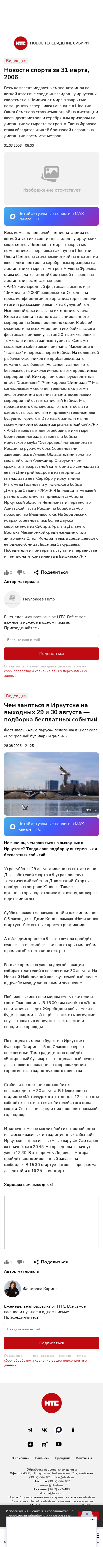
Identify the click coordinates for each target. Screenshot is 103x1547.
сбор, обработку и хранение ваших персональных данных (45, 673)
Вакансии (42, 1458)
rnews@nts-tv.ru (51, 1485)
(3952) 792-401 (40, 1477)
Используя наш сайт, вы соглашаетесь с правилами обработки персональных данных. (39, 1516)
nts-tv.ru (89, 1497)
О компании (20, 1458)
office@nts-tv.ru (63, 1477)
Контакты (84, 1458)
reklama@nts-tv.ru (51, 1493)
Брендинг (62, 1458)
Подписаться (51, 653)
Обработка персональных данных (51, 1469)
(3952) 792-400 (59, 1489)
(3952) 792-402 (59, 1481)
